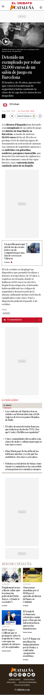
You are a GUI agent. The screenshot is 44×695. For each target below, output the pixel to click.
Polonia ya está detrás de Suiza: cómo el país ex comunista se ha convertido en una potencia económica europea (23, 466)
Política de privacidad (27, 682)
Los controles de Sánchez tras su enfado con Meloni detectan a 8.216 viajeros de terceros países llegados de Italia (22, 415)
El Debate (14, 104)
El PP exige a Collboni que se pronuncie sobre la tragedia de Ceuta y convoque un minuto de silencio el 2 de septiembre (11, 638)
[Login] (40, 7)
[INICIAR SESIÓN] (40, 7)
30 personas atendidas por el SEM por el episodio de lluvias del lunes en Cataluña (32, 594)
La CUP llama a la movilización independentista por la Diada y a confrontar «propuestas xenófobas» (31, 647)
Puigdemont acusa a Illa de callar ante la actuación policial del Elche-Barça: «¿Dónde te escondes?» (11, 594)
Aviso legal (11, 682)
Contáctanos (29, 680)
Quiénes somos (14, 680)
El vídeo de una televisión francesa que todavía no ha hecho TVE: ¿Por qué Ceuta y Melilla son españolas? (22, 429)
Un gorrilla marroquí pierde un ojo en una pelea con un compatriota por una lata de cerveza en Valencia (14, 251)
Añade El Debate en (24, 116)
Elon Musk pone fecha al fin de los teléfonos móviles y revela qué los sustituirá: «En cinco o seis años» (22, 454)
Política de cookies (22, 685)
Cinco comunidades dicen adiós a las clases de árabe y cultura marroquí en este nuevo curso (23, 442)
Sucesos (6, 313)
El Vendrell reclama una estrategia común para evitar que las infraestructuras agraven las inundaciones (32, 620)
